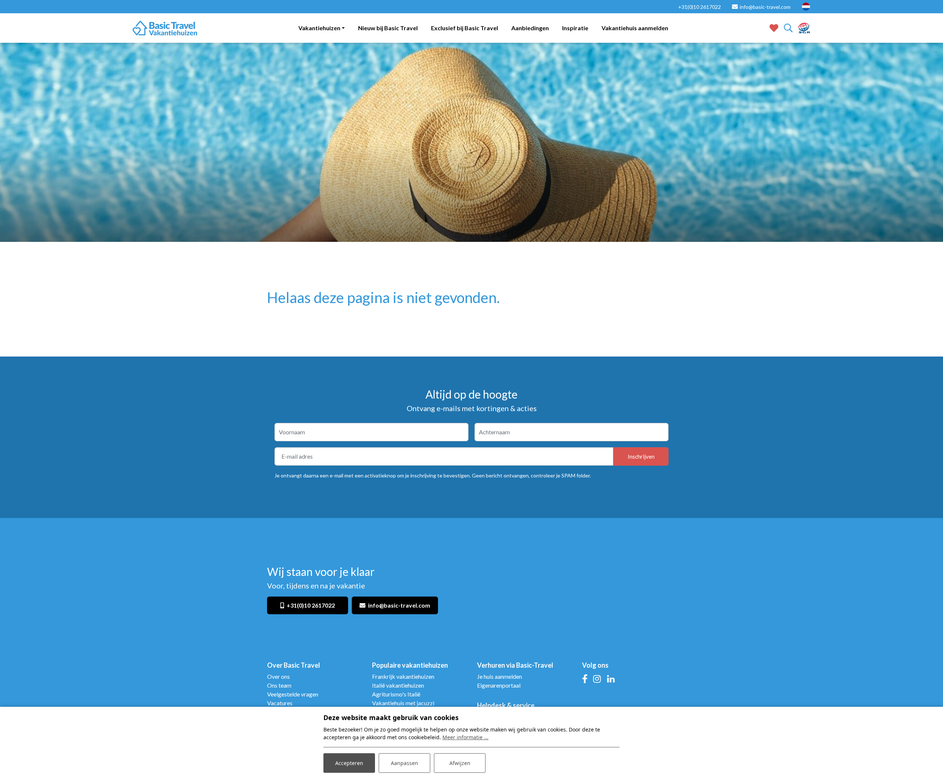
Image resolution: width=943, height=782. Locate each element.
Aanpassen (404, 763)
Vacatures (279, 702)
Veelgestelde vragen (292, 694)
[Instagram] (597, 678)
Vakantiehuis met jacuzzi (403, 702)
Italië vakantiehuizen (398, 685)
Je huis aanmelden (499, 676)
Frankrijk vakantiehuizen (403, 676)
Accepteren (349, 763)
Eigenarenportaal (499, 685)
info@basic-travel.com (399, 605)
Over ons (278, 676)
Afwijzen (459, 763)
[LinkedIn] (610, 678)
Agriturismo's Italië (396, 694)
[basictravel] (165, 28)
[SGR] (804, 27)
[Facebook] (585, 678)
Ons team (279, 685)
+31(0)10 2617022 (311, 605)
